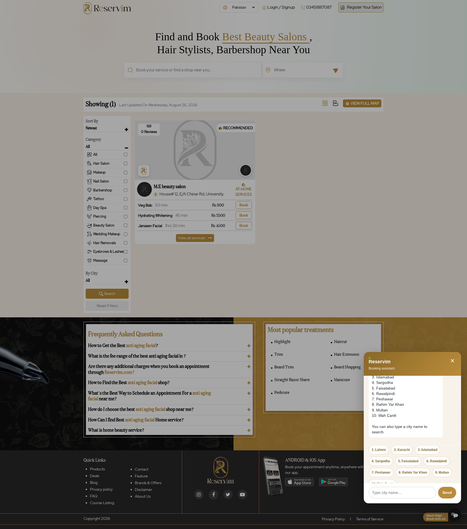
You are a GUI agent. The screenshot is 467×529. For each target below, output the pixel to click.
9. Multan (442, 472)
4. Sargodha (381, 461)
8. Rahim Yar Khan (413, 472)
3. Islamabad (427, 450)
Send (447, 492)
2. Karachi (402, 450)
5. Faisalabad (408, 461)
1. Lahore (379, 450)
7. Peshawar (381, 472)
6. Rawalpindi (436, 461)
